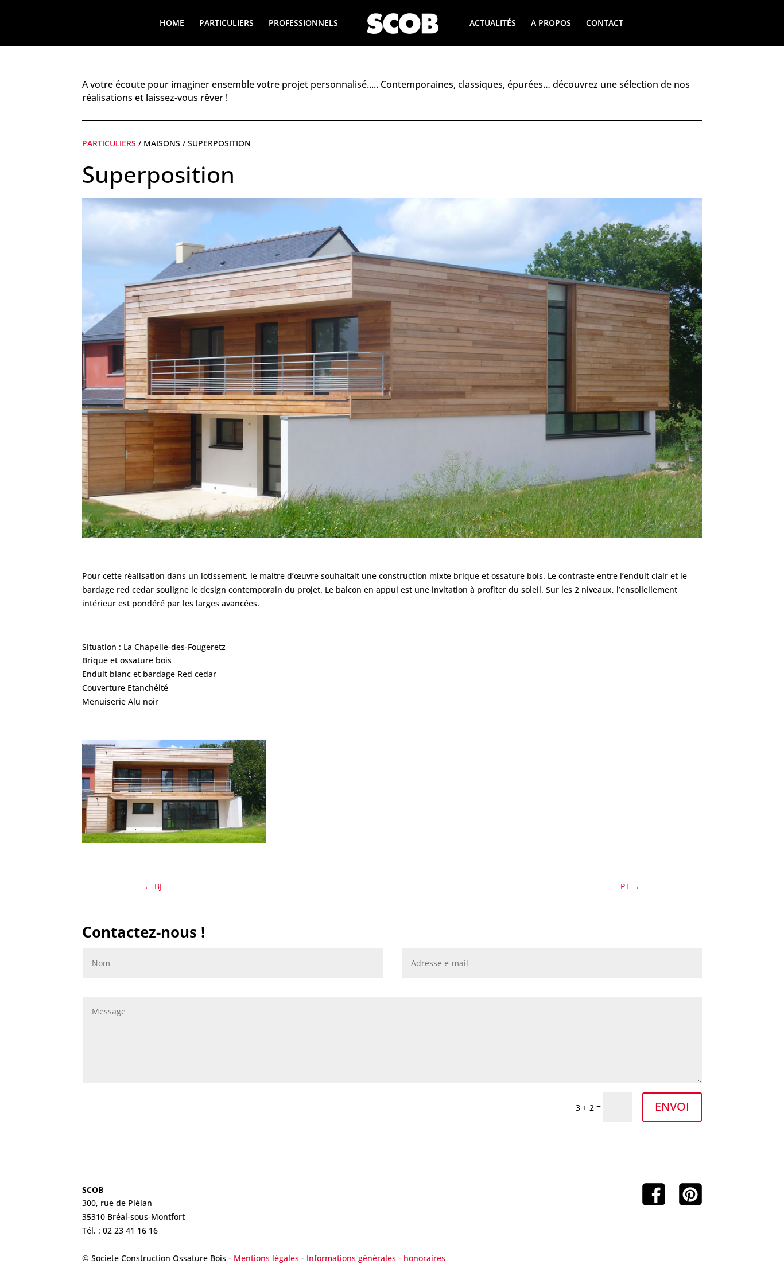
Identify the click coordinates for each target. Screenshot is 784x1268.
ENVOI (672, 1106)
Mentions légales (266, 1258)
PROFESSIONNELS (303, 23)
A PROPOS (551, 23)
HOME (172, 23)
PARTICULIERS (226, 23)
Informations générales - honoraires (375, 1258)
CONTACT (604, 23)
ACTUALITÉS (492, 23)
